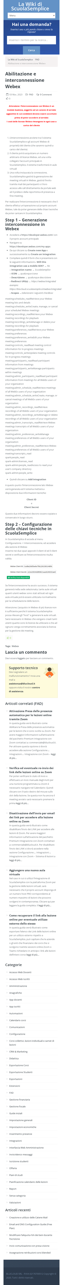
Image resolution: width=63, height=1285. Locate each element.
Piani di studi (16, 1175)
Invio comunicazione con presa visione (29, 1245)
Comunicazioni (17, 1027)
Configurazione (17, 1034)
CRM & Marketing (18, 1051)
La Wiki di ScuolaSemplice (30, 6)
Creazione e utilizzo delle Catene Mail (28, 1217)
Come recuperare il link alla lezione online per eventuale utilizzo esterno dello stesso (32, 919)
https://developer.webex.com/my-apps (30, 246)
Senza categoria (17, 1195)
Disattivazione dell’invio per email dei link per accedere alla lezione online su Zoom (32, 817)
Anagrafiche (15, 992)
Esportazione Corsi (19, 1065)
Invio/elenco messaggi (20, 1154)
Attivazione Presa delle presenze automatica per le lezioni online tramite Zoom (30, 715)
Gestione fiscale (17, 1106)
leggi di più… (22, 803)
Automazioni (16, 1013)
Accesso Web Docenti (20, 972)
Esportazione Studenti (20, 1072)
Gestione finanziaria (19, 1099)
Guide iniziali (15, 1113)
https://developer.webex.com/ (37, 234)
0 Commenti (46, 94)
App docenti (15, 999)
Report (12, 1188)
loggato (21, 658)
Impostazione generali (20, 1120)
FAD (37, 59)
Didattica (14, 1058)
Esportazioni (15, 1079)
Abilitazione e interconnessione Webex (24, 80)
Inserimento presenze (20, 1133)
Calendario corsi (17, 1020)
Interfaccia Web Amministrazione (26, 1147)
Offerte (13, 1168)
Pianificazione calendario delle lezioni (28, 1182)
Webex (15, 646)
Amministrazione (18, 986)
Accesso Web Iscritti (19, 979)
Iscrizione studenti (18, 1161)
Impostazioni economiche (22, 1127)
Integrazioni (15, 1140)
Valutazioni (15, 1202)
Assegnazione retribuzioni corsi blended (30, 1252)
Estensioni (14, 1085)
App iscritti (14, 1006)
